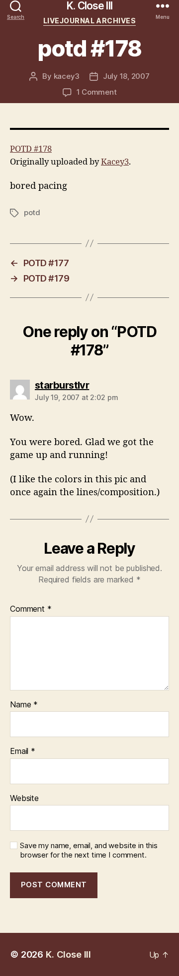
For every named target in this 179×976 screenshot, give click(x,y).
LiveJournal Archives (89, 20)
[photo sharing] (89, 129)
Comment (31, 609)
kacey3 (67, 76)
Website (24, 798)
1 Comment (97, 92)
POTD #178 (31, 149)
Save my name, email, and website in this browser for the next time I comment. (89, 850)
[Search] (15, 5)
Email (22, 751)
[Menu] (162, 5)
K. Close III (89, 5)
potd (32, 212)
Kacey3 (115, 162)
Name (24, 704)
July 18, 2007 (126, 76)
